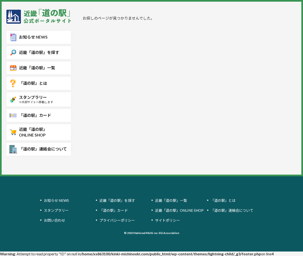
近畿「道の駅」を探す (117, 200)
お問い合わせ (54, 220)
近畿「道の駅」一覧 (171, 200)
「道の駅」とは (223, 200)
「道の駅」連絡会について (232, 210)
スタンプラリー (56, 210)
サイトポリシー (167, 220)
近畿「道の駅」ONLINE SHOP (179, 210)
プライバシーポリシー (117, 220)
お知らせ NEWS (56, 200)
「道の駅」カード (113, 210)
